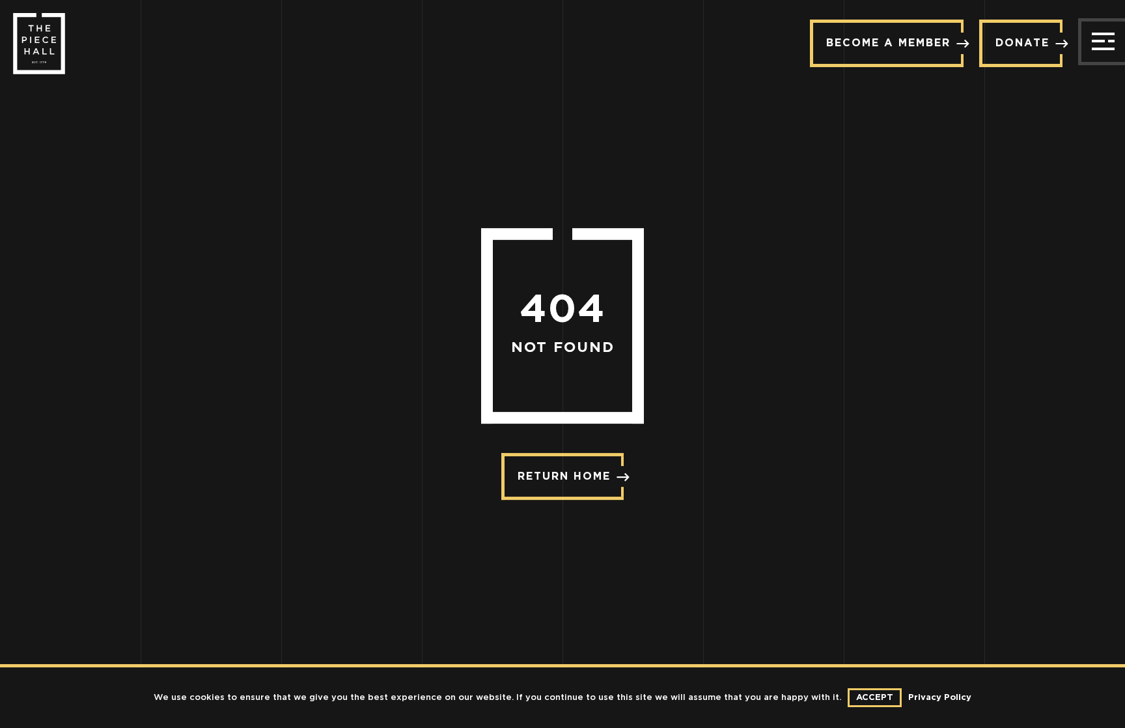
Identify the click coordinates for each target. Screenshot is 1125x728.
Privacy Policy (939, 697)
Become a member (888, 43)
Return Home (564, 476)
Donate (1022, 43)
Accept (874, 697)
